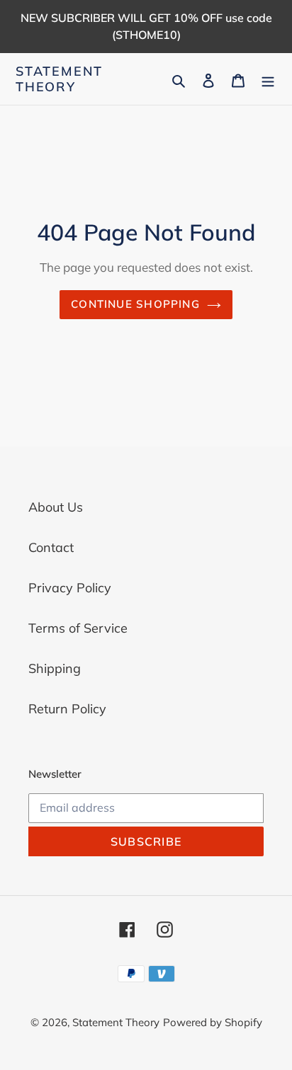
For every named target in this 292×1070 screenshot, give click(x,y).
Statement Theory (59, 79)
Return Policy (67, 709)
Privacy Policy (69, 588)
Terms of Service (78, 628)
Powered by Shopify (212, 1022)
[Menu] (268, 79)
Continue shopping (135, 304)
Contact (51, 547)
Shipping (54, 668)
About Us (55, 507)
